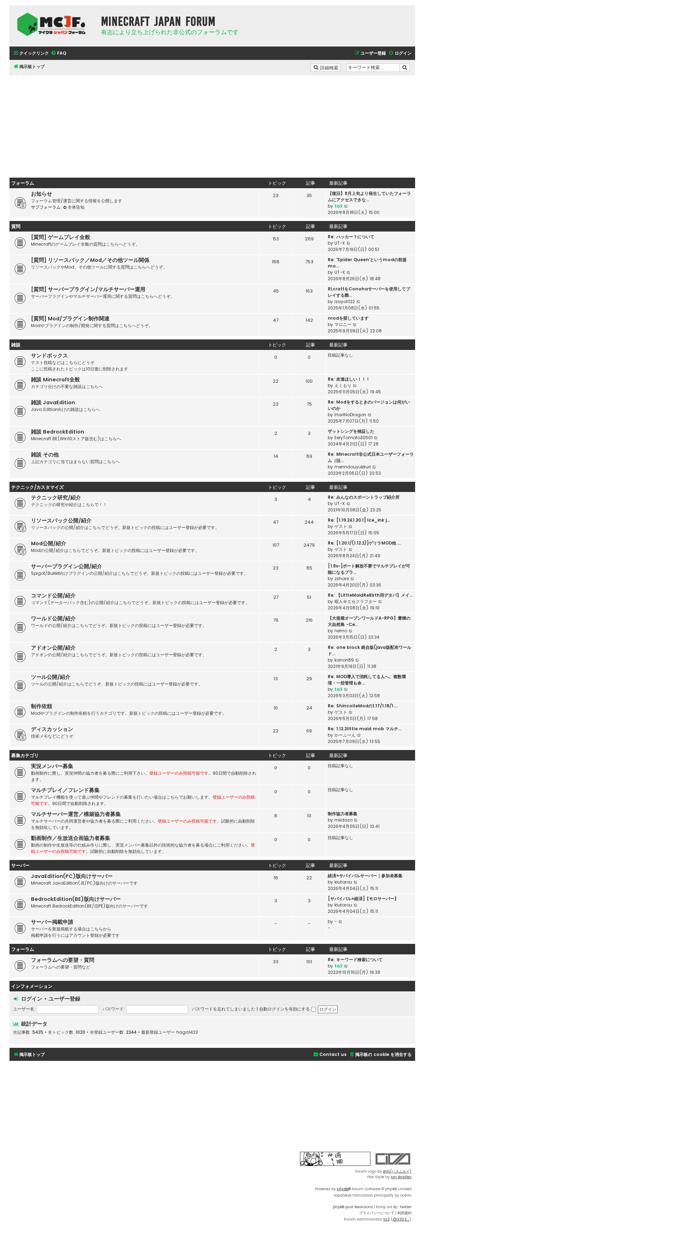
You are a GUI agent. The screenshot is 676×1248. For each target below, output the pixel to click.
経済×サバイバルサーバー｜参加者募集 (365, 876)
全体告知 (76, 207)
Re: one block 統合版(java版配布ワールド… (369, 650)
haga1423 (187, 1032)
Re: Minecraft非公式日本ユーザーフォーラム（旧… (371, 457)
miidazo (343, 820)
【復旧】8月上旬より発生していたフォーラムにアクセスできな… (369, 196)
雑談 (15, 345)
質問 (15, 226)
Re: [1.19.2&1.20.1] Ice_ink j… (359, 520)
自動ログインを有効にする (285, 1009)
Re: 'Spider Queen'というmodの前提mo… (367, 263)
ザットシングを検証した (351, 431)
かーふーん (345, 735)
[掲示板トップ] (53, 24)
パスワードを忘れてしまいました (223, 1009)
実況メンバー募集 (52, 766)
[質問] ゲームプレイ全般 (60, 237)
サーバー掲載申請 (52, 922)
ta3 (338, 206)
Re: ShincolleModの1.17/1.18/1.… (363, 706)
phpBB (343, 1189)
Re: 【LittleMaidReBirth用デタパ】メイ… (370, 595)
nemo (340, 631)
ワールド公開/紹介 (53, 618)
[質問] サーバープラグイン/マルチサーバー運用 (88, 289)
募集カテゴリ (25, 755)
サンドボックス (49, 355)
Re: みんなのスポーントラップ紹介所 (364, 497)
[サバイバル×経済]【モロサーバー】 (363, 899)
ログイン (31, 998)
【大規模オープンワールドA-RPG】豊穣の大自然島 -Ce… (369, 621)
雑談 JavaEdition (53, 402)
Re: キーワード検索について (355, 960)
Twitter (406, 1207)
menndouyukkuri (352, 467)
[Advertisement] (212, 124)
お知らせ (41, 193)
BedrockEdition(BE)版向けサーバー (76, 899)
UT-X (339, 243)
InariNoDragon (350, 415)
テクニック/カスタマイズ (37, 487)
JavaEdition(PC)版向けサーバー (72, 876)
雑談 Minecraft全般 (55, 379)
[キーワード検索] (404, 67)
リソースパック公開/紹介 (61, 520)
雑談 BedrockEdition (57, 431)
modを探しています (348, 318)
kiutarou (343, 882)
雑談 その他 (45, 454)
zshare (341, 579)
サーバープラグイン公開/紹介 (66, 566)
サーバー (20, 865)
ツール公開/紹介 (50, 677)
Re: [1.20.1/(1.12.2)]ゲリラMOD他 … (364, 543)
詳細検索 (329, 67)
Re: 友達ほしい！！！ (349, 379)
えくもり (342, 385)
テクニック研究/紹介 (56, 497)
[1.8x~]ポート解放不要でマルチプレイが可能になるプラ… (369, 569)
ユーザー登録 (64, 998)
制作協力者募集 (342, 814)
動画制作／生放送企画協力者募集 (70, 838)
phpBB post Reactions (353, 1207)
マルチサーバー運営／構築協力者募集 (76, 814)
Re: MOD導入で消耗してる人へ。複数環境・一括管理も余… (367, 680)
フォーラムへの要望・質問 (62, 960)
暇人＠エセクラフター (355, 601)
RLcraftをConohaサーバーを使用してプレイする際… (369, 292)
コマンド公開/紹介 (53, 595)
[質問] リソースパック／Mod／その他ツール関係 (90, 260)
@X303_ (401, 1219)
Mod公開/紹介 (48, 543)
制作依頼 (41, 706)
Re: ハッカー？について (351, 237)
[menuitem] (58, 53)
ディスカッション (52, 729)
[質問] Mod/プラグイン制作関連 (70, 318)
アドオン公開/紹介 (53, 647)
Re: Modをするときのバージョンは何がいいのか (369, 405)
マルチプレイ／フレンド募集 (65, 790)
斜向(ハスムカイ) (397, 1171)
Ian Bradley (401, 1177)
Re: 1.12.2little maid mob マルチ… (364, 729)
